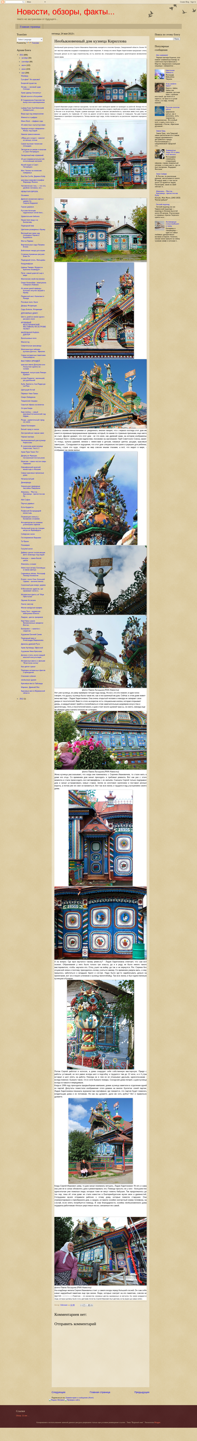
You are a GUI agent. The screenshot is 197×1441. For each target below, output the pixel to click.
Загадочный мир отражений (32, 155)
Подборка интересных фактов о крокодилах (33, 671)
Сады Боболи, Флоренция (31, 309)
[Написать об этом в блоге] (84, 1305)
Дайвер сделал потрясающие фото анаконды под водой (33, 553)
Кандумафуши (27, 264)
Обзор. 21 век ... (22, 1416)
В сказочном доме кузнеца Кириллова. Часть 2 (32, 447)
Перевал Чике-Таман (29, 394)
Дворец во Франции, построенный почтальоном (33, 457)
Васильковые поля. (29, 338)
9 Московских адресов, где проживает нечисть (32, 590)
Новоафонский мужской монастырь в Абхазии (31, 468)
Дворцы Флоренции (29, 306)
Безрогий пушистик (29, 83)
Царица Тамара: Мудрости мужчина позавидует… (32, 268)
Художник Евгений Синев (31, 634)
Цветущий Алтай (28, 390)
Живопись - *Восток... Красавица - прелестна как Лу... (33, 494)
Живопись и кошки (28, 564)
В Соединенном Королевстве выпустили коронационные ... (33, 102)
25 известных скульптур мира (33, 125)
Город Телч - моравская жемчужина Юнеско (30, 612)
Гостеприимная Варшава (31, 538)
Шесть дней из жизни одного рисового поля (32, 318)
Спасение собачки (28, 676)
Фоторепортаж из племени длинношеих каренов (31, 523)
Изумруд (24, 76)
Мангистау (25, 342)
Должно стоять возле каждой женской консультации (33, 656)
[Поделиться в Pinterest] (91, 1305)
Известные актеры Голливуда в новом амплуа (33, 569)
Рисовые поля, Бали (29, 302)
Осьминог (25, 195)
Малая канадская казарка (31, 608)
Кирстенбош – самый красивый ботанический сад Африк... (33, 414)
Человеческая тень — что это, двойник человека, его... (33, 187)
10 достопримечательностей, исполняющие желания (33, 160)
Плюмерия (25, 545)
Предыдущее (141, 1392)
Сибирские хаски (28, 534)
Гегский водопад (163, 204)
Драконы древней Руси (30, 644)
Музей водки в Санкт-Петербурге (30, 166)
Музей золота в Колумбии (31, 96)
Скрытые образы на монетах (32, 405)
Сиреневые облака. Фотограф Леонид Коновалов (33, 575)
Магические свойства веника (32, 279)
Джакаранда (26, 482)
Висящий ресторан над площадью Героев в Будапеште (30, 235)
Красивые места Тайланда (32, 683)
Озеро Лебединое (28, 397)
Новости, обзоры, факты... (66, 11)
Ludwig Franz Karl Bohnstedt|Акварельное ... (32, 109)
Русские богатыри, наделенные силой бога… (32, 212)
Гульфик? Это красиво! (30, 79)
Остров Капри (26, 408)
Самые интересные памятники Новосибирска (33, 356)
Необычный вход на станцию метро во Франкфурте (32, 529)
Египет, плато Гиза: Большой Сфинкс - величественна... (33, 580)
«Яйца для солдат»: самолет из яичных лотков (33, 139)
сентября (25, 62)
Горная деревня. (27, 207)
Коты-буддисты (27, 507)
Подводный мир (27, 226)
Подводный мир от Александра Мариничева (32, 639)
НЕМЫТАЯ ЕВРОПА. (29, 192)
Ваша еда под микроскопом (32, 114)
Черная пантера (27, 437)
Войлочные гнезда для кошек (33, 250)
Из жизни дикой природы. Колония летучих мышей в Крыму (33, 290)
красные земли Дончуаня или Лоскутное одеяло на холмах (33, 367)
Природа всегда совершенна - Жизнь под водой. (33, 129)
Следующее (58, 1392)
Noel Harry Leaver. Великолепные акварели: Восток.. (32, 623)
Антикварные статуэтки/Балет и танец (172, 224)
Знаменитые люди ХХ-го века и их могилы (172, 152)
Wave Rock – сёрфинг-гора (32, 121)
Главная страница (30, 26)
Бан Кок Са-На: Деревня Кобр (33, 176)
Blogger (157, 1422)
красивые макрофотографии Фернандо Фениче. (32, 181)
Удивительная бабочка (30, 216)
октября (25, 58)
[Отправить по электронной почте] (81, 1305)
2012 (22, 699)
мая (23, 73)
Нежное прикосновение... (31, 134)
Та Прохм (25, 541)
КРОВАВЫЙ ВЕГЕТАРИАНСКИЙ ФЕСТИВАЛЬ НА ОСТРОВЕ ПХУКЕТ (33, 326)
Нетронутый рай (27, 479)
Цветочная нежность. (170, 71)
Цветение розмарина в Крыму (33, 229)
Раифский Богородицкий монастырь (31, 512)
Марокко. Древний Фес (30, 687)
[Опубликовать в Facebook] (89, 1305)
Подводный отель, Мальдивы (33, 260)
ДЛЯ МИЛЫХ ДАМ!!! (29, 313)
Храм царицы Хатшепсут (31, 93)
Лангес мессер (27, 604)
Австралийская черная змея (32, 433)
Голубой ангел (27, 549)
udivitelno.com (67, 1296)
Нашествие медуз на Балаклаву (29, 221)
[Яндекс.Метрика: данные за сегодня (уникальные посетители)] (56, 1400)
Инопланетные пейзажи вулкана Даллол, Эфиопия (33, 350)
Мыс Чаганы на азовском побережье (31, 172)
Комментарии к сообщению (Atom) (80, 1398)
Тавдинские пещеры (29, 401)
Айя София (25, 500)
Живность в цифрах (29, 117)
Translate (35, 43)
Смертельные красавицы (31, 346)
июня (24, 69)
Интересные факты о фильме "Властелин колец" (33, 662)
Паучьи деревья (27, 503)
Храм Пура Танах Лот (30, 452)
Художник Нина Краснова (31, 651)
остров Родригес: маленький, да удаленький (33, 379)
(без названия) (162, 55)
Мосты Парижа (27, 241)
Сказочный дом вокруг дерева (33, 585)
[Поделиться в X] (86, 1305)
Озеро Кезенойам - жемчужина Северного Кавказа (33, 284)
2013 (22, 55)
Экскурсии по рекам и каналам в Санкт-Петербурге (33, 151)
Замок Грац (160, 131)
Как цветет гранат (28, 667)
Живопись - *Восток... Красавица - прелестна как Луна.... (166, 193)
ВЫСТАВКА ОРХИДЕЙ (30, 361)
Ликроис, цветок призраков (32, 617)
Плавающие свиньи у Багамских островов (30, 518)
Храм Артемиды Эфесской (32, 648)
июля (24, 65)
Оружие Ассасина (28, 600)
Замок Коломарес (28, 426)
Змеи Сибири (161, 174)
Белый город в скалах (30, 429)
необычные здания (28, 680)
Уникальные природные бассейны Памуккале (30, 487)
